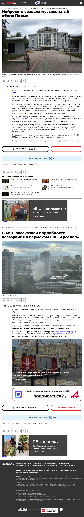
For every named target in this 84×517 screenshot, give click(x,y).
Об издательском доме (23, 463)
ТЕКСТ (14, 93)
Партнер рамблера (34, 509)
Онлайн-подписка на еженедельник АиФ (45, 465)
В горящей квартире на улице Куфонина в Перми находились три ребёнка (41, 373)
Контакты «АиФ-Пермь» (68, 465)
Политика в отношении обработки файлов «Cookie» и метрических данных (36, 496)
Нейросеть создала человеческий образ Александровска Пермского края (24, 180)
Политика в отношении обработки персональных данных (31, 494)
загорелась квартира (65, 332)
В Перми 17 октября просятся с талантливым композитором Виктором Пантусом (65, 186)
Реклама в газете (63, 463)
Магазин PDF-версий (22, 465)
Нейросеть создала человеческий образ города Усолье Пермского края (64, 180)
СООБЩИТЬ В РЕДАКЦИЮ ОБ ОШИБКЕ (27, 473)
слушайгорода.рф (19, 119)
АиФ (3, 76)
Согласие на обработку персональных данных (28, 493)
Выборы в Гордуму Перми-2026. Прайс (64, 470)
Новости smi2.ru (9, 221)
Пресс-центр (38, 463)
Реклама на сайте (50, 463)
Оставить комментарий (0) (66, 149)
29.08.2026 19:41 (7, 227)
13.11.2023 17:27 (6, 8)
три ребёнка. (59, 334)
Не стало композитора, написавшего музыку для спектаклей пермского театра (25, 193)
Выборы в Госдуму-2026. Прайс (48, 468)
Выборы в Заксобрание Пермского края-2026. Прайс (33, 470)
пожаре (26, 316)
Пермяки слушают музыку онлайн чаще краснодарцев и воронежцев (23, 186)
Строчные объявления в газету (26, 468)
